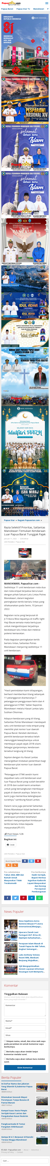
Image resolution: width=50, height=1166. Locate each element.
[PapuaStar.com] (11, 3)
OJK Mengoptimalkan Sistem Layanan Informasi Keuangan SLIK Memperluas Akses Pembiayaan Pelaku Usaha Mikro (32, 972)
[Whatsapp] (39, 898)
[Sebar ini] (7, 898)
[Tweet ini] (15, 898)
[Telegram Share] (31, 898)
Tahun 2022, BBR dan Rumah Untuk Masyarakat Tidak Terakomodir (14, 877)
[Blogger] (8, 865)
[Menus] (47, 3)
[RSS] (15, 865)
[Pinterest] (38, 861)
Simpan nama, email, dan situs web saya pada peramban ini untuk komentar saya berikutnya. (24, 1044)
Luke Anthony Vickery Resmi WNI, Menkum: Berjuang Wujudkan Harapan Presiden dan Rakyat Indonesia (29, 960)
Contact (20, 1152)
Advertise (35, 1150)
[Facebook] (25, 861)
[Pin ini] (23, 898)
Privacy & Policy (7, 1152)
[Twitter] (31, 861)
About (26, 1150)
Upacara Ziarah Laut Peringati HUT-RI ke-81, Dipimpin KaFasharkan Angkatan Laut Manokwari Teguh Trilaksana (32, 938)
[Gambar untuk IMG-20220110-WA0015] (25, 553)
